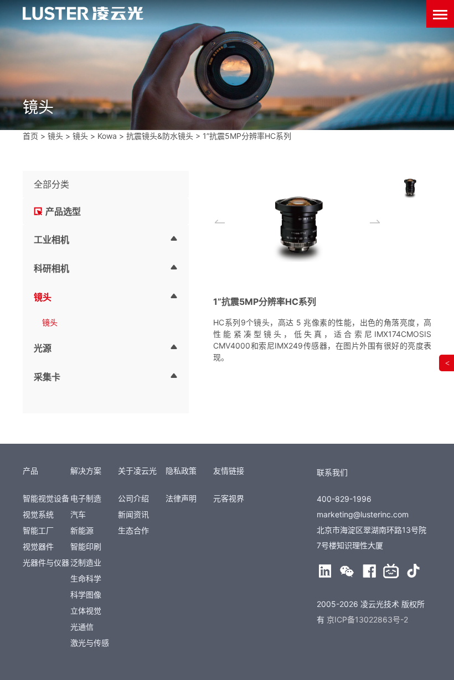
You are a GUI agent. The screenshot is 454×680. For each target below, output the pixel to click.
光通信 (82, 626)
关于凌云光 (137, 470)
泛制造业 (85, 562)
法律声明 (181, 498)
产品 (30, 470)
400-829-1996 (344, 498)
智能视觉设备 (46, 498)
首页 (30, 136)
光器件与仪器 (46, 562)
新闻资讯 (133, 514)
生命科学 (85, 578)
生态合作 (133, 530)
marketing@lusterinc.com (363, 514)
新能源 (82, 530)
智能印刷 (85, 546)
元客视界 (228, 498)
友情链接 (228, 470)
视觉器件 (38, 546)
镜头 (55, 136)
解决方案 (85, 470)
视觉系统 (38, 514)
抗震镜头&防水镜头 (159, 136)
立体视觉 (85, 610)
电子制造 (85, 498)
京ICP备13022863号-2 (367, 619)
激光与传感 (89, 642)
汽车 (78, 514)
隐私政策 (181, 470)
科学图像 (85, 594)
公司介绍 (133, 498)
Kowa (107, 136)
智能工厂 (38, 530)
